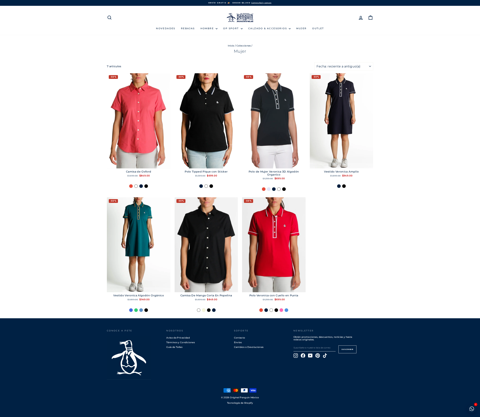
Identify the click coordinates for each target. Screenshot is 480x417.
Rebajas (188, 28)
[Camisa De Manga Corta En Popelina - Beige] (204, 310)
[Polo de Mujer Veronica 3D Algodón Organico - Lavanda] (269, 189)
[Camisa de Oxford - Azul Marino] (141, 186)
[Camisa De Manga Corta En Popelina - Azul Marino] (214, 310)
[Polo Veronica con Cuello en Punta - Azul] (286, 310)
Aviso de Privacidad (178, 337)
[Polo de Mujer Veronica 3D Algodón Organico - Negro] (284, 189)
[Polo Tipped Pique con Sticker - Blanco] (206, 186)
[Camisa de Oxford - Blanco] (136, 186)
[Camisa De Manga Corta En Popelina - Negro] (209, 310)
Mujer (301, 28)
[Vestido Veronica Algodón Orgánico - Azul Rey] (131, 310)
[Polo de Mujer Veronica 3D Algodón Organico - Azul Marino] (274, 189)
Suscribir (347, 349)
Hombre (207, 28)
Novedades (165, 28)
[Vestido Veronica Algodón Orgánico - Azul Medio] (141, 310)
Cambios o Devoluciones (249, 347)
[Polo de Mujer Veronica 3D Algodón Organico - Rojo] (264, 189)
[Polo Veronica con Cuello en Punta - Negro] (276, 310)
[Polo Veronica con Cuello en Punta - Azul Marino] (266, 310)
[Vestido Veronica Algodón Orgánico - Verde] (136, 310)
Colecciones (243, 45)
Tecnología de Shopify (240, 403)
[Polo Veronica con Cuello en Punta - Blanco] (271, 310)
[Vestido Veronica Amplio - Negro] (344, 186)
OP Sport (231, 28)
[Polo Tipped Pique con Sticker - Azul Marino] (201, 186)
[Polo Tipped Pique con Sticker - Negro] (211, 186)
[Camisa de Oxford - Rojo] (131, 186)
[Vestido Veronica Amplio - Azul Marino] (339, 186)
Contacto (239, 337)
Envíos (238, 342)
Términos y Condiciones (180, 342)
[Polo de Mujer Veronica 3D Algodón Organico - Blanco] (279, 189)
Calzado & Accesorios (268, 28)
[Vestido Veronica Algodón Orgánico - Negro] (146, 310)
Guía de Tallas (174, 347)
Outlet (318, 28)
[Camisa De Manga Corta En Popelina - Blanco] (198, 310)
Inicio (231, 45)
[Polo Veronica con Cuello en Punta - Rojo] (261, 310)
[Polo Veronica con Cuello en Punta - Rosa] (281, 310)
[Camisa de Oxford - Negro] (146, 186)
